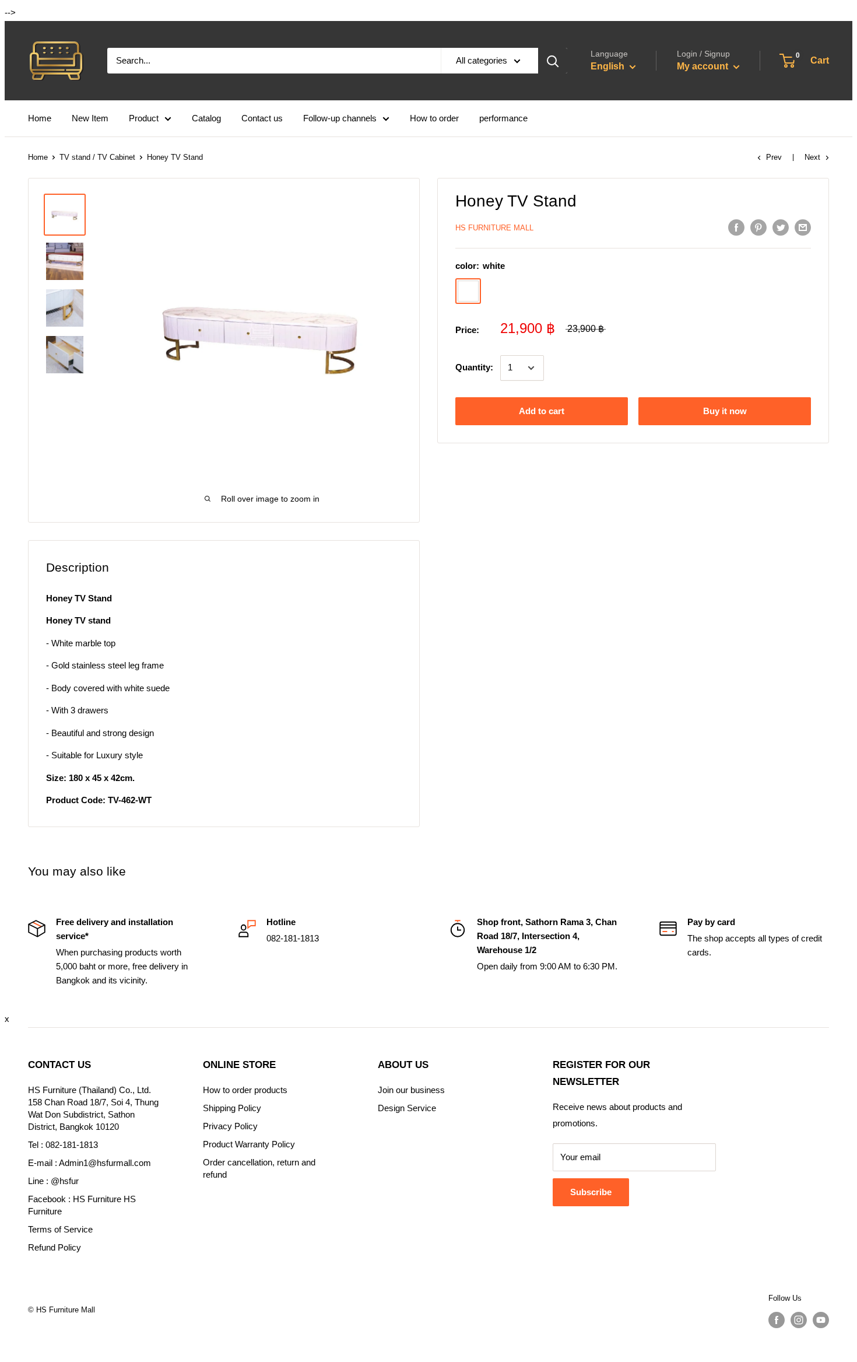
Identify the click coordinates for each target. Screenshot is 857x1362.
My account (703, 66)
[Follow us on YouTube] (821, 1320)
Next (812, 157)
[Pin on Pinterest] (758, 227)
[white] (468, 291)
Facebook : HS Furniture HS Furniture (82, 1205)
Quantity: (474, 368)
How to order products (245, 1090)
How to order (434, 118)
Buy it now (725, 411)
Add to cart (541, 411)
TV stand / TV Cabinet (97, 157)
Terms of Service (60, 1229)
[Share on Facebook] (736, 227)
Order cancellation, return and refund (259, 1168)
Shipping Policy (232, 1108)
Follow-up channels (340, 118)
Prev (774, 157)
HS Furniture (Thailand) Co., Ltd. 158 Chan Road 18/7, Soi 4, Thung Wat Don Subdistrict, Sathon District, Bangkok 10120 (93, 1108)
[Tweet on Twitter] (780, 227)
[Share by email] (803, 227)
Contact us (262, 118)
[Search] (552, 60)
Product (144, 118)
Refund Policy (54, 1247)
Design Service (407, 1108)
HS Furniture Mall (494, 227)
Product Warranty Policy (249, 1144)
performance (503, 118)
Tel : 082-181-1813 (63, 1145)
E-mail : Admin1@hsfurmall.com (89, 1163)
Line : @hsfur (53, 1181)
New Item (90, 118)
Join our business (411, 1090)
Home (39, 118)
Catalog (206, 118)
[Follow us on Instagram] (799, 1320)
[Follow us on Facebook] (776, 1320)
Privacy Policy (230, 1126)
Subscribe (591, 1192)
